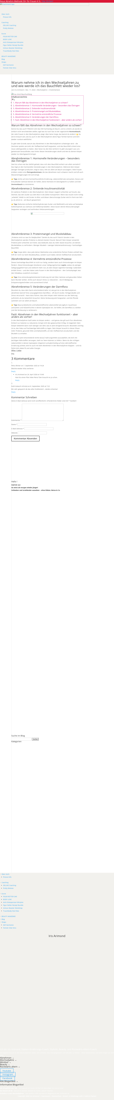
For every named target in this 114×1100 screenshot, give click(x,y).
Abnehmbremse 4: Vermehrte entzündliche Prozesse (38, 114)
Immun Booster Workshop (12, 48)
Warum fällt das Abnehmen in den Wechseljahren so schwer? (41, 102)
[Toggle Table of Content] (13, 100)
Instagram (7, 1074)
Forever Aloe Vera (9, 68)
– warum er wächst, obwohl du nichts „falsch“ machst (26, 1091)
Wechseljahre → (8, 1059)
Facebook (7, 1078)
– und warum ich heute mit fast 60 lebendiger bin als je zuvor (31, 1088)
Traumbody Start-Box (11, 51)
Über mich (5, 14)
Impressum (45, 1096)
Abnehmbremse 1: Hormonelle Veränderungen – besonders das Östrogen (47, 105)
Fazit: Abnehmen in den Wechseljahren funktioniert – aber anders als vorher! (48, 120)
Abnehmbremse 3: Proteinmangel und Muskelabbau (38, 111)
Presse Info (7, 17)
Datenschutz (56, 1096)
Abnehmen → (7, 1057)
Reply (13, 371)
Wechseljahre (42, 90)
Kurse (4, 34)
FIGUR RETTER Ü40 (10, 36)
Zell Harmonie (8, 65)
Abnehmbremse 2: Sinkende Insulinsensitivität (35, 108)
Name (14, 424)
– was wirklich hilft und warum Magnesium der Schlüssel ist (34, 1093)
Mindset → (5, 1062)
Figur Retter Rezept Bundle (13, 45)
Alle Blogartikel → (9, 1081)
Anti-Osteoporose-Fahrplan (13, 42)
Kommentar (16, 420)
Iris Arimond (19, 90)
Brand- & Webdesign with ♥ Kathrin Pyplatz (79, 1096)
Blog (3, 59)
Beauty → (5, 1064)
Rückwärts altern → (10, 1066)
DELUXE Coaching (9, 25)
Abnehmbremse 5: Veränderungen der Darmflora (36, 117)
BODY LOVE (7, 39)
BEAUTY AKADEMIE (9, 56)
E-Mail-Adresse (17, 429)
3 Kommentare (54, 90)
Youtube (6, 1070)
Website (14, 433)
